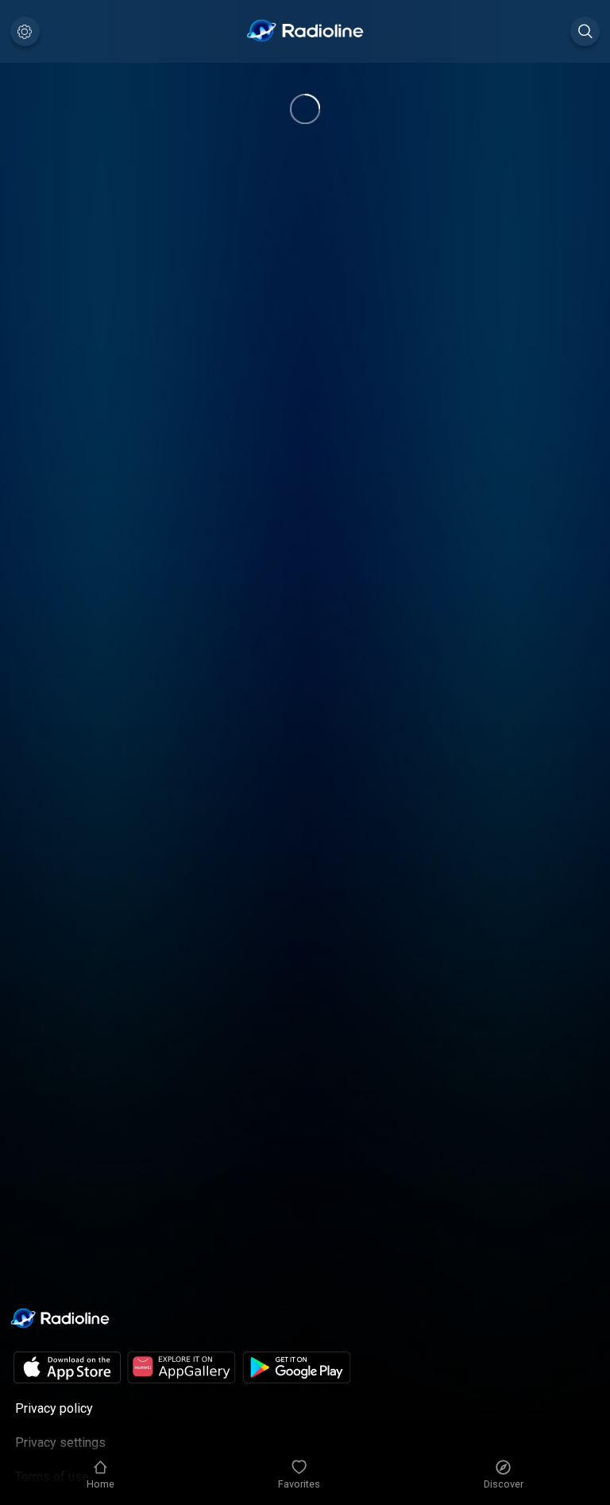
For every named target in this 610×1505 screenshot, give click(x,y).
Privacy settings (60, 1442)
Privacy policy (54, 1408)
